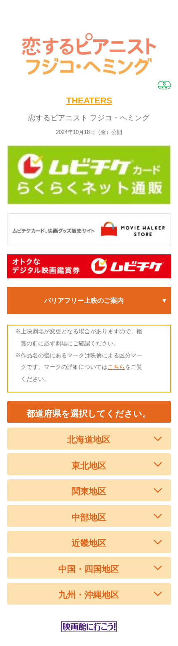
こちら (116, 367)
